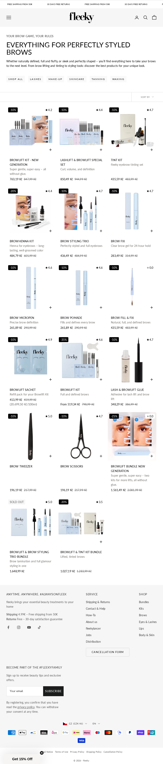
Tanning (98, 79)
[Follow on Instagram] (19, 627)
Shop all (15, 79)
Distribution (93, 641)
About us (91, 622)
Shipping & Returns (98, 602)
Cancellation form (108, 652)
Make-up (55, 79)
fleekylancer (93, 628)
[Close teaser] (42, 753)
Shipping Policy (94, 751)
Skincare (76, 79)
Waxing (118, 79)
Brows (143, 615)
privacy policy (26, 707)
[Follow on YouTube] (29, 627)
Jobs (89, 635)
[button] (22, 759)
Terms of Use (61, 751)
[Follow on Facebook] (8, 627)
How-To (91, 615)
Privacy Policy (77, 751)
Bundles (144, 602)
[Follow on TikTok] (39, 627)
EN (94, 723)
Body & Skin (146, 635)
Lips (141, 628)
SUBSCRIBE (53, 691)
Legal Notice (47, 751)
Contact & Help (95, 608)
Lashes (35, 79)
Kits (141, 608)
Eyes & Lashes (148, 622)
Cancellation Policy (113, 751)
